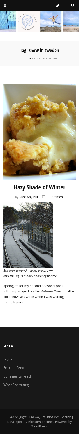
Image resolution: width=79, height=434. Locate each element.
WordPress (39, 426)
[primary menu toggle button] (39, 37)
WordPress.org (16, 384)
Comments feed (17, 376)
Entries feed (13, 367)
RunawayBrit (36, 417)
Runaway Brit (28, 197)
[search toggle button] (72, 5)
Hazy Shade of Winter (39, 187)
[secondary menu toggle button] (5, 5)
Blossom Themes (40, 422)
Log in (8, 359)
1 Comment (55, 197)
